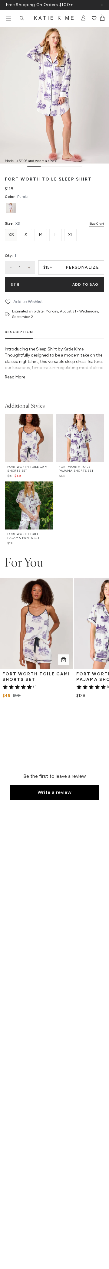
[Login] (83, 18)
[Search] (22, 18)
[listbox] (54, 208)
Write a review (55, 792)
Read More (15, 377)
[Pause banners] (101, 5)
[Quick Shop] (63, 659)
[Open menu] (8, 18)
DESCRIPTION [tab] (19, 332)
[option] (11, 208)
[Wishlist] (94, 18)
